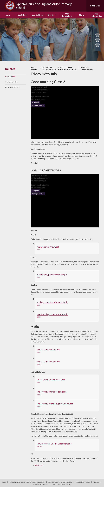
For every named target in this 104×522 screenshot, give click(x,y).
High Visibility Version (83, 482)
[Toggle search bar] (83, 6)
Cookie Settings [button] (66, 484)
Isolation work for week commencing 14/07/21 (59, 69)
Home (33, 67)
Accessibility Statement (40, 484)
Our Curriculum (46, 67)
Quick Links (95, 6)
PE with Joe (39, 465)
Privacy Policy (56, 484)
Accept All (35, 102)
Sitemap (96, 482)
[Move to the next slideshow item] (97, 45)
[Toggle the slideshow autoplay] (97, 35)
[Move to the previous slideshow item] (97, 40)
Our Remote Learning (65, 67)
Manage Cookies (37, 105)
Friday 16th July (87, 69)
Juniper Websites (66, 482)
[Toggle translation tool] (76, 6)
